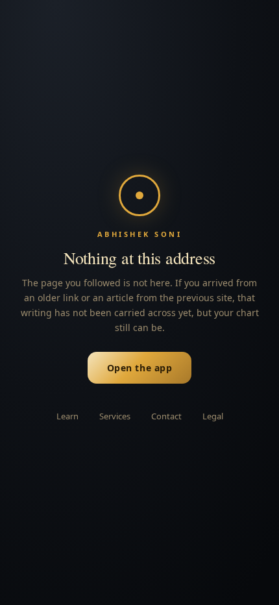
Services (114, 416)
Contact (166, 416)
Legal (212, 416)
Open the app (140, 368)
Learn (67, 416)
